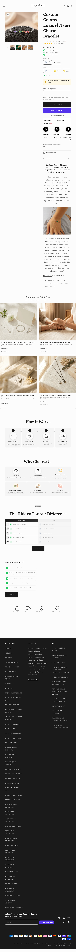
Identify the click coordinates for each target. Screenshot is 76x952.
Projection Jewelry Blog (13, 699)
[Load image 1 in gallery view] (12, 47)
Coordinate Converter (9, 866)
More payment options (57, 115)
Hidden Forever (23, 943)
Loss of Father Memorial (11, 749)
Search (8, 648)
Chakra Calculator (12, 896)
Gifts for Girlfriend (13, 733)
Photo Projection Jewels (58, 649)
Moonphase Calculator (14, 908)
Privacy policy (55, 943)
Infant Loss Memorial (13, 774)
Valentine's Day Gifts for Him (13, 718)
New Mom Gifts (11, 743)
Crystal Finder (11, 884)
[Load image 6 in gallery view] (24, 47)
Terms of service (66, 943)
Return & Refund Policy (12, 678)
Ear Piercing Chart (12, 800)
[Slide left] (7, 47)
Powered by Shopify (34, 943)
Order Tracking (11, 662)
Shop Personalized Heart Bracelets (59, 700)
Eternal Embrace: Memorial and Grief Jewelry (59, 691)
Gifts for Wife (11, 729)
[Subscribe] (35, 922)
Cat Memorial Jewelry (14, 769)
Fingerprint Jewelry (60, 677)
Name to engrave (49, 88)
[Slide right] (36, 47)
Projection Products (13, 693)
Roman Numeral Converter (11, 806)
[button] (4, 6)
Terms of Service (12, 667)
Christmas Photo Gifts (12, 789)
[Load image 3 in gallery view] (18, 47)
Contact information (65, 945)
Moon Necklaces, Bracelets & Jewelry (60, 719)
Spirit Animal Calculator (10, 878)
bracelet (48, 265)
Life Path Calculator (13, 826)
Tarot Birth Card (12, 872)
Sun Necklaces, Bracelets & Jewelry (60, 726)
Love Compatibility (12, 845)
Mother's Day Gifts (12, 778)
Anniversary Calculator (10, 859)
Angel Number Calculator (11, 820)
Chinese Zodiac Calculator (11, 839)
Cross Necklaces (58, 662)
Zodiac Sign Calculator (10, 832)
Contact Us (9, 683)
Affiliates (9, 688)
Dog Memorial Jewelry (10, 763)
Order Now (38, 548)
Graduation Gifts (12, 783)
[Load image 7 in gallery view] (30, 47)
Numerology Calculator (10, 851)
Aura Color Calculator (9, 890)
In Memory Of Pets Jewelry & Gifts (59, 683)
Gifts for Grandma (12, 724)
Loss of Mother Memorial (11, 756)
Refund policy (46, 943)
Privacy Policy (11, 672)
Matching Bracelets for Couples (59, 656)
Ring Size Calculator (13, 795)
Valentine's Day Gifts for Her (13, 711)
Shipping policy (52, 945)
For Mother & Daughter (57, 712)
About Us (8, 653)
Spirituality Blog (12, 705)
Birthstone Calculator (9, 813)
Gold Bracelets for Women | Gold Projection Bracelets (60, 669)
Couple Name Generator (10, 902)
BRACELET (47, 276)
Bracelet (51, 280)
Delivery (8, 658)
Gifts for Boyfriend (13, 738)
